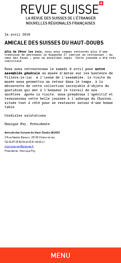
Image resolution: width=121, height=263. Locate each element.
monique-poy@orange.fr (19, 146)
